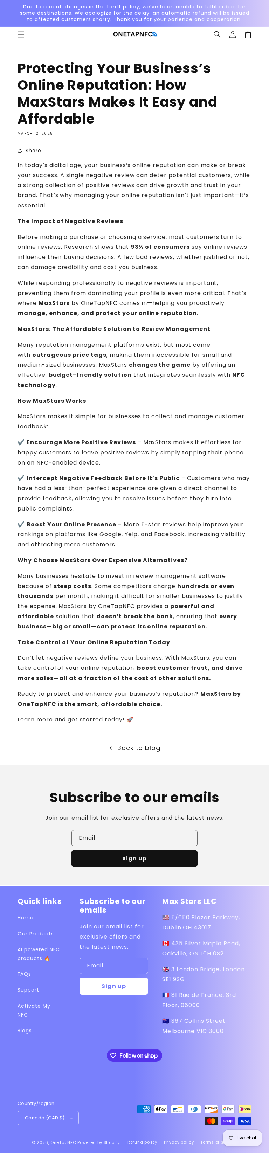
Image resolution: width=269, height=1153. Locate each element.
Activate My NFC (34, 1010)
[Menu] (21, 34)
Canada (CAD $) (45, 1117)
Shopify (112, 1142)
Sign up (134, 858)
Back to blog (139, 748)
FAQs (24, 974)
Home (26, 917)
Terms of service (218, 1142)
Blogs (25, 1030)
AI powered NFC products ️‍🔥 (39, 954)
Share (33, 150)
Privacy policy (179, 1142)
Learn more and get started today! (72, 719)
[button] (217, 34)
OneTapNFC (63, 1142)
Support (28, 989)
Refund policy (142, 1142)
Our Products (36, 933)
